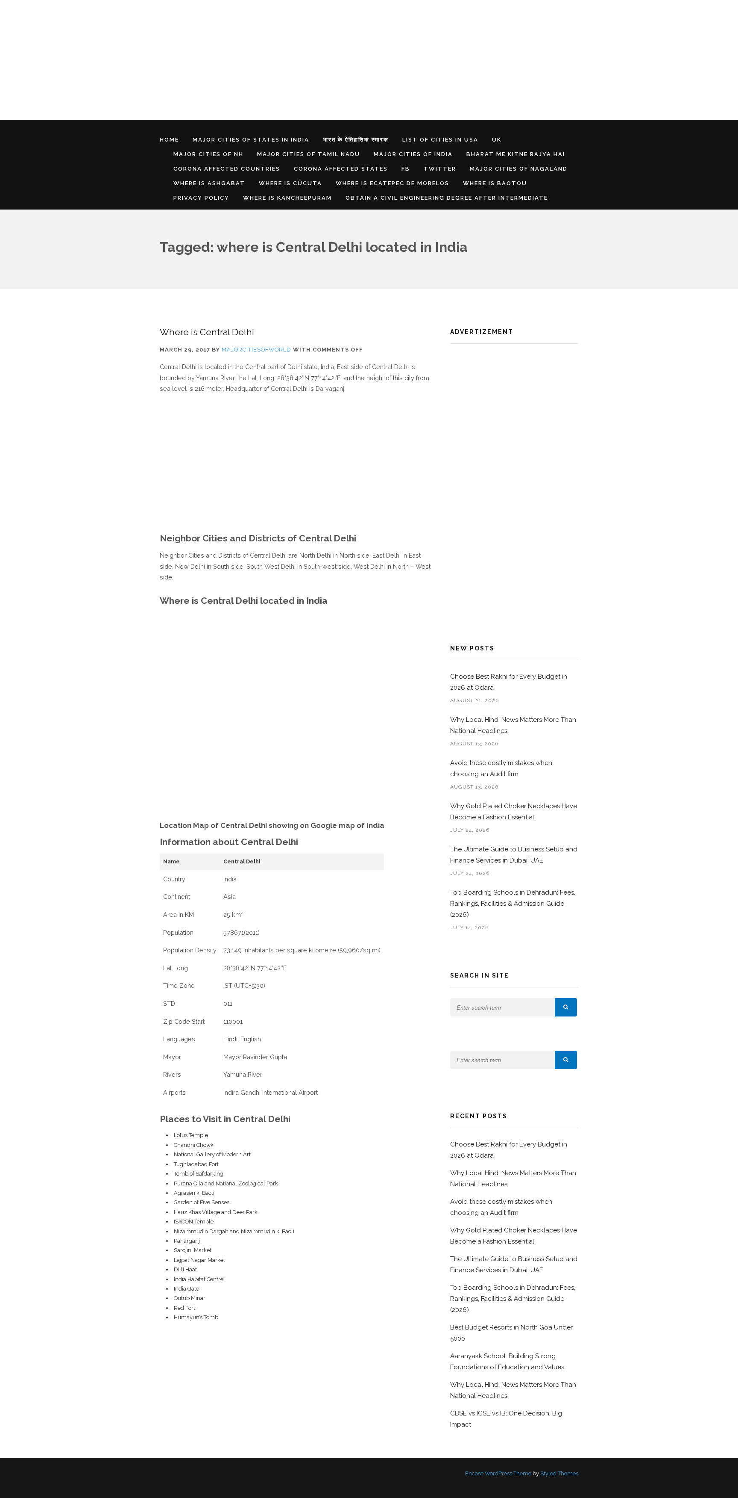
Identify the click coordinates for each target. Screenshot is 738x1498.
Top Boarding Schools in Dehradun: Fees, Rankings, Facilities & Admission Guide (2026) (512, 904)
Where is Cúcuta (290, 183)
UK (496, 139)
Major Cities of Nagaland (519, 168)
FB (405, 168)
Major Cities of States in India (251, 139)
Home (169, 139)
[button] (566, 1007)
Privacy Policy (201, 198)
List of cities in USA (440, 139)
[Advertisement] (256, 60)
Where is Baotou (495, 183)
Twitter (440, 168)
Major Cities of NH (208, 154)
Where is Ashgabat (209, 183)
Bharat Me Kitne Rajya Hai (515, 154)
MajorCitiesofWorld (256, 349)
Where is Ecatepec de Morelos (392, 183)
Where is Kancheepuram (287, 198)
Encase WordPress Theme (498, 1473)
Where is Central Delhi (207, 332)
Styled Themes (559, 1473)
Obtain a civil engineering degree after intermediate (447, 198)
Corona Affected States (341, 168)
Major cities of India (413, 154)
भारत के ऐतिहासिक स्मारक (356, 139)
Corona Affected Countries (226, 168)
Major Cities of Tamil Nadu (308, 154)
